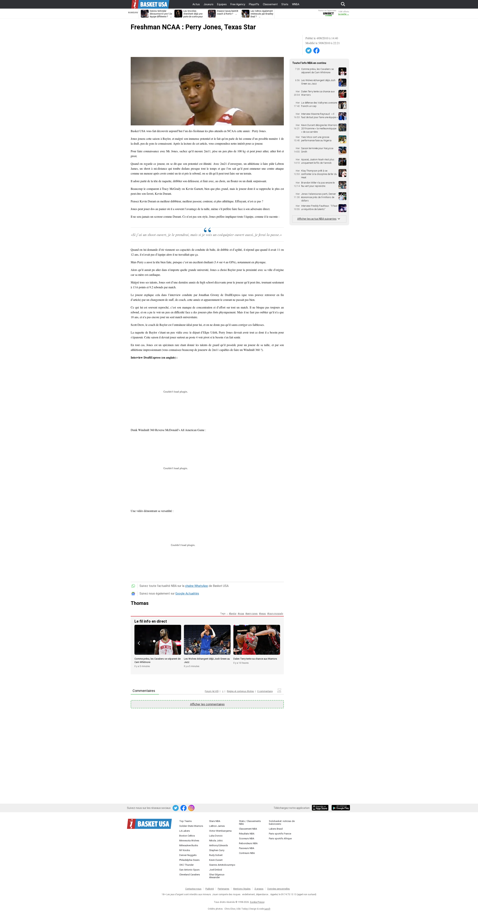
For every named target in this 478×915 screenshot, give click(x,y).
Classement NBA (248, 828)
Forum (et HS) (212, 691)
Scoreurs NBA (246, 838)
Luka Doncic (216, 835)
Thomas (140, 603)
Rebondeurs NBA (248, 843)
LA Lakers (184, 830)
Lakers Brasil (276, 828)
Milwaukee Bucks (188, 845)
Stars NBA (214, 821)
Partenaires (223, 889)
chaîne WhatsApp (196, 586)
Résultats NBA (246, 833)
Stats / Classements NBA (250, 822)
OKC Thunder (186, 864)
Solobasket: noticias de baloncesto (282, 822)
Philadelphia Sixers (189, 860)
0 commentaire (265, 691)
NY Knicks (184, 850)
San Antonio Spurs (189, 869)
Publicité (209, 889)
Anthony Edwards (218, 845)
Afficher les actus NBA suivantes (316, 218)
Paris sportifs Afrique (280, 838)
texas (263, 613)
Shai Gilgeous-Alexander (217, 876)
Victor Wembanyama (220, 830)
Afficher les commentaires (207, 704)
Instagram (191, 808)
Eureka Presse (257, 902)
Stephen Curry (216, 850)
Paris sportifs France (280, 833)
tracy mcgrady (276, 613)
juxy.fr (267, 909)
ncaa (241, 613)
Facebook (316, 50)
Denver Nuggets (188, 855)
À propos (258, 889)
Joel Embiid (215, 869)
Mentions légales (242, 889)
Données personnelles (278, 889)
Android (340, 808)
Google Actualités (187, 593)
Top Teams (185, 821)
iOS (320, 808)
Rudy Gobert (216, 855)
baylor (233, 613)
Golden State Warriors (191, 826)
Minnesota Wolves (189, 840)
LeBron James (217, 826)
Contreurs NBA (247, 853)
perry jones (252, 613)
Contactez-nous (193, 889)
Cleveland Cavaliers (189, 874)
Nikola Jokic (216, 840)
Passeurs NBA (246, 848)
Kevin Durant (216, 860)
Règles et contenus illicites (240, 691)
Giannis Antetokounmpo (222, 864)
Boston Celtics (187, 835)
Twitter (308, 50)
